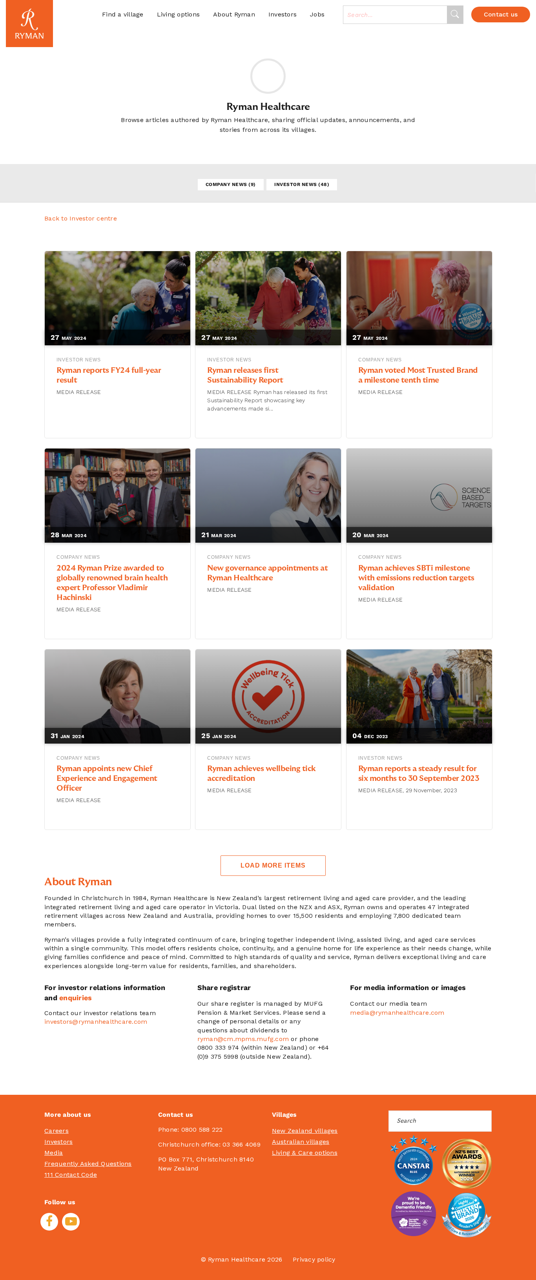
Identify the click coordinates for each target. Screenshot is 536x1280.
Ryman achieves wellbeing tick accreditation (261, 773)
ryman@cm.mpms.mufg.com (243, 1039)
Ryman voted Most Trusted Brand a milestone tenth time (418, 375)
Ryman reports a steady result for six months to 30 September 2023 (418, 773)
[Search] (455, 15)
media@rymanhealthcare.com (397, 1012)
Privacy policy (314, 1259)
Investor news (301, 184)
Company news (231, 184)
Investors (282, 14)
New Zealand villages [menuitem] (305, 1130)
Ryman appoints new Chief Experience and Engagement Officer (107, 778)
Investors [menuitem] (58, 1141)
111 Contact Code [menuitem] (70, 1174)
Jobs (317, 14)
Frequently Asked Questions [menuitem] (88, 1163)
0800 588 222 (202, 1129)
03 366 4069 (241, 1144)
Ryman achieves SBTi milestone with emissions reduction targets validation (416, 578)
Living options (178, 14)
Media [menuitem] (53, 1152)
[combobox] (395, 15)
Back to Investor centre (80, 218)
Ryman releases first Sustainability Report (245, 375)
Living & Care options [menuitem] (304, 1152)
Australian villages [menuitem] (301, 1141)
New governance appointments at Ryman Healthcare (267, 573)
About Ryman (234, 14)
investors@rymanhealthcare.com (95, 1021)
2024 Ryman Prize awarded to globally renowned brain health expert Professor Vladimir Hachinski (112, 583)
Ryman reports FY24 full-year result (109, 375)
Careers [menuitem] (56, 1130)
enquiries (75, 998)
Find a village (123, 14)
